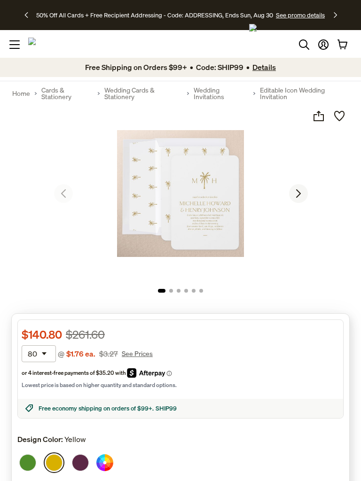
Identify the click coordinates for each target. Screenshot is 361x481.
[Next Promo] (335, 15)
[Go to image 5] (194, 291)
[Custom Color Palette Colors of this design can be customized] (104, 462)
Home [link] (21, 93)
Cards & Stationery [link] (56, 93)
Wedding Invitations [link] (209, 93)
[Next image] (298, 193)
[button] (323, 44)
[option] (27, 462)
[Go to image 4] (186, 291)
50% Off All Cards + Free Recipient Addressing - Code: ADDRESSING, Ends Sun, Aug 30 (154, 15)
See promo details (300, 15)
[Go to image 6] (201, 291)
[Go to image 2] (171, 291)
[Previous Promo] (29, 15)
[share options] (318, 116)
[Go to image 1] (161, 291)
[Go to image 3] (178, 291)
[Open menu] (14, 44)
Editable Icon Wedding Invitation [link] (292, 93)
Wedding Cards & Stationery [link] (129, 93)
